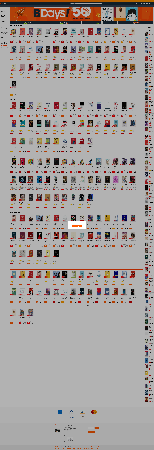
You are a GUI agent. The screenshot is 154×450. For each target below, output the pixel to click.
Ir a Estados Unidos (77, 226)
